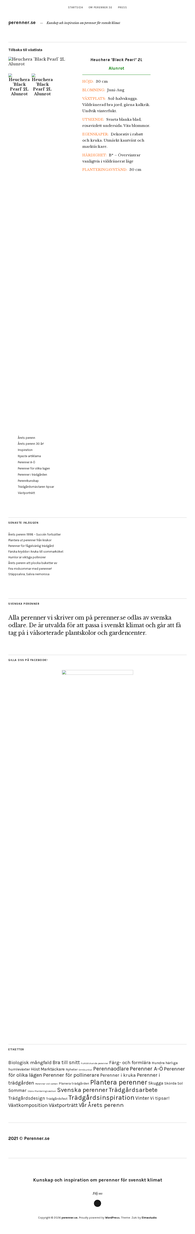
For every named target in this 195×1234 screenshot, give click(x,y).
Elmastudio (149, 1217)
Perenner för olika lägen (34, 468)
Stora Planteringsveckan (42, 1091)
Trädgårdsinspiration (101, 1097)
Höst (35, 1069)
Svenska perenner (82, 1090)
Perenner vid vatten (46, 1083)
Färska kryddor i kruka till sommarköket (35, 551)
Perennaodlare (111, 1069)
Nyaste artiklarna (29, 456)
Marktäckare (53, 1069)
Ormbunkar (85, 1069)
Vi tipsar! (160, 1098)
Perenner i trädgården (32, 474)
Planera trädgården (74, 1083)
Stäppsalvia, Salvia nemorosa (28, 574)
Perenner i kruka (118, 1075)
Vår (83, 1105)
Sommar (17, 1090)
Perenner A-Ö (26, 462)
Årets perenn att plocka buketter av (32, 563)
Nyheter (72, 1069)
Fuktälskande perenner (94, 1063)
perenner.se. (70, 1217)
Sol (180, 1083)
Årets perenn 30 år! (31, 443)
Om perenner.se (100, 7)
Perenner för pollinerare (71, 1075)
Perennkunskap (28, 481)
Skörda (170, 1083)
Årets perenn (26, 438)
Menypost (97, 1206)
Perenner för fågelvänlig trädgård (31, 546)
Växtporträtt (26, 493)
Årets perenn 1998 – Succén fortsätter (34, 534)
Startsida (75, 7)
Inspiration (25, 450)
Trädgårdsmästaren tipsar (36, 486)
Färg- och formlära (130, 1062)
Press (122, 7)
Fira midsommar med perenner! (30, 568)
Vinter (142, 1098)
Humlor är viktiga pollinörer (27, 557)
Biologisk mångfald (30, 1062)
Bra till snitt (66, 1062)
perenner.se (22, 22)
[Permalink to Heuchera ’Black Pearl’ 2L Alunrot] (42, 64)
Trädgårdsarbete (133, 1090)
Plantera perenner (118, 1082)
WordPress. (112, 1217)
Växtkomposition (28, 1105)
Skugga (155, 1083)
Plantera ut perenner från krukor (29, 540)
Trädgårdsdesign (26, 1098)
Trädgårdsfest (57, 1099)
